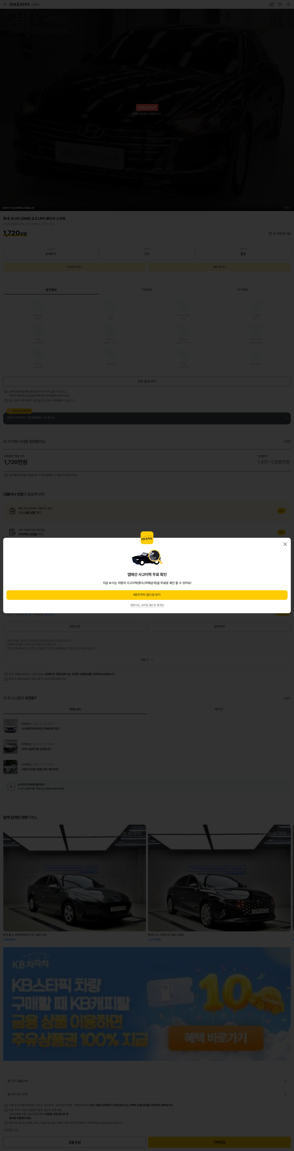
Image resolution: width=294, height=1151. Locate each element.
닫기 (285, 544)
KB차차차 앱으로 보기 (147, 595)
